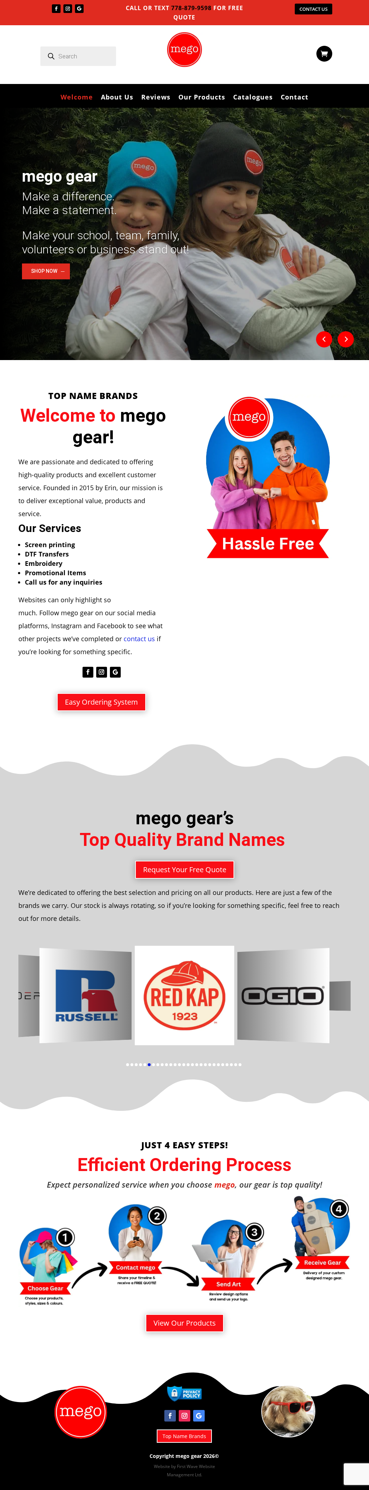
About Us (117, 97)
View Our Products (185, 1323)
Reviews (155, 97)
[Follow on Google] (79, 8)
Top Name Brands (184, 1436)
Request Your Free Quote (184, 869)
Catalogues (253, 97)
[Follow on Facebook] (56, 8)
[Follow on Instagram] (67, 8)
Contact (294, 97)
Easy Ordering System (101, 702)
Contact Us (313, 9)
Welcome (77, 97)
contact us (139, 638)
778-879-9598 (190, 8)
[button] (37, 1002)
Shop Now (44, 271)
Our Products (201, 97)
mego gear (60, 176)
